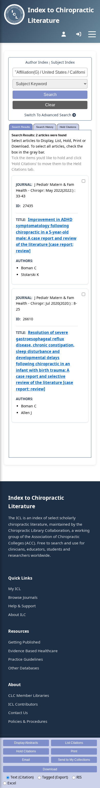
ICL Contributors (23, 704)
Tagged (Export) (54, 777)
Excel (11, 783)
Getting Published (24, 642)
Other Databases (23, 667)
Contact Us (18, 712)
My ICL (14, 588)
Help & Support (22, 605)
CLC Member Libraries (28, 695)
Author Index (36, 62)
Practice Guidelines (25, 659)
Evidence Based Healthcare (33, 650)
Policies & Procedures (27, 721)
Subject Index (63, 62)
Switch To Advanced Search (48, 114)
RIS (78, 777)
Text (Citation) (21, 777)
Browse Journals (22, 597)
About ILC (17, 614)
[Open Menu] (92, 34)
